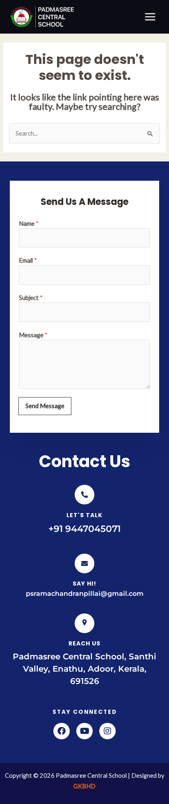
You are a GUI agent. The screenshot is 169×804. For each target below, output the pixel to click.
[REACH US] (84, 623)
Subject (31, 297)
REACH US (84, 643)
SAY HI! (84, 583)
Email (28, 260)
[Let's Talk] (84, 494)
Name (29, 223)
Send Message (44, 405)
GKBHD (84, 786)
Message (33, 335)
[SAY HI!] (84, 563)
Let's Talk (84, 515)
